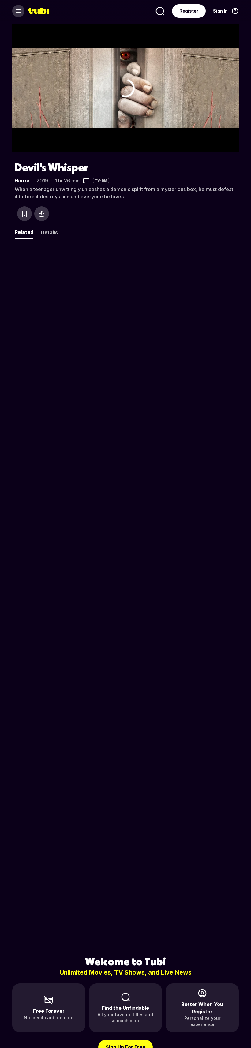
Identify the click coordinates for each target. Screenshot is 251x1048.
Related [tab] (24, 232)
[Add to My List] (24, 213)
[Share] (41, 213)
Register (188, 10)
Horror (22, 181)
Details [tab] (49, 232)
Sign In (220, 10)
